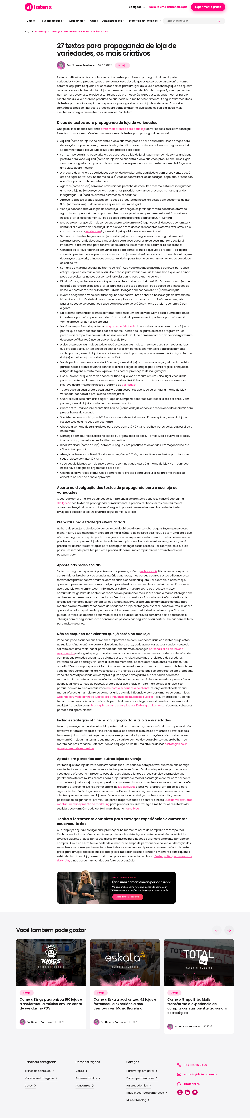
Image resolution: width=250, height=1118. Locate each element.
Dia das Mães (126, 787)
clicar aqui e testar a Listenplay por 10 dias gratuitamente (126, 705)
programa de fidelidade (119, 326)
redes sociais (148, 571)
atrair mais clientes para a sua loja (123, 129)
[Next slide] (229, 930)
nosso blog (132, 809)
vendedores (93, 231)
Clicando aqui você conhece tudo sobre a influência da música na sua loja (105, 697)
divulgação (64, 503)
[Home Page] (38, 7)
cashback (128, 385)
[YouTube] (195, 1092)
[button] (137, 7)
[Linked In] (187, 1092)
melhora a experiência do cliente (127, 688)
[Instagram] (180, 1092)
